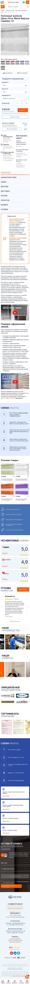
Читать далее (8, 616)
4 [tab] (13, 621)
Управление (5, 95)
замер (15, 757)
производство (7, 140)
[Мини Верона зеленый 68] (17, 62)
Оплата (4, 196)
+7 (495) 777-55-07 (15, 904)
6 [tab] (15, 621)
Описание (5, 173)
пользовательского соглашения (20, 975)
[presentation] (15, 85)
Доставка (5, 191)
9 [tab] (18, 621)
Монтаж (4, 187)
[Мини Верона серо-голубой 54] (27, 62)
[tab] (15, 173)
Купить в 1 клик (15, 117)
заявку (18, 749)
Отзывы (4, 209)
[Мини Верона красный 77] (12, 62)
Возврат (4, 205)
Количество (5, 103)
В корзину (22, 110)
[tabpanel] (15, 39)
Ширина (4, 82)
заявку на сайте (23, 413)
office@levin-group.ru (15, 912)
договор (18, 764)
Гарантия (5, 200)
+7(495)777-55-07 (9, 398)
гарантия (7, 148)
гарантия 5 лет (20, 780)
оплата (11, 155)
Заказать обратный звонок (15, 908)
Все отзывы (22, 589)
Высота (4, 89)
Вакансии (18, 942)
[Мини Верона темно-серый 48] (3, 68)
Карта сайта (13, 942)
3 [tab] (12, 621)
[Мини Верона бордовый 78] (8, 62)
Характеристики (8, 177)
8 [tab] (17, 621)
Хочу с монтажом (12, 129)
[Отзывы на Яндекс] (15, 948)
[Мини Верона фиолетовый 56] (22, 62)
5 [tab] (14, 621)
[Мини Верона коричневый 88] (3, 62)
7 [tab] (16, 621)
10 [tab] (19, 621)
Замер (3, 182)
